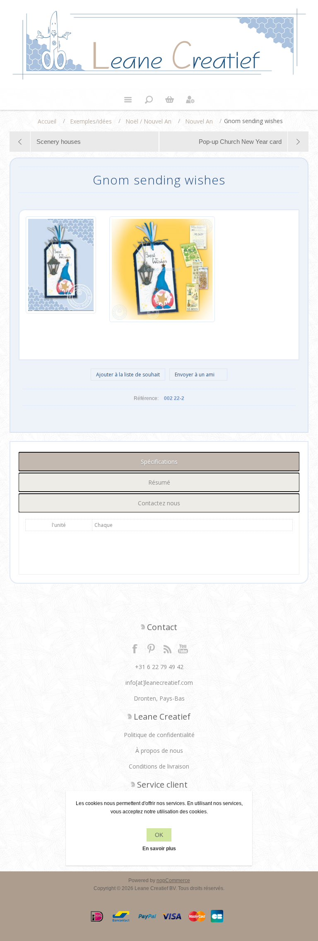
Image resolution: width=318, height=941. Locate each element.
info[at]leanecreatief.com (159, 682)
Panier (169, 99)
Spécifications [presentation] (159, 462)
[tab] (159, 461)
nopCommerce (173, 880)
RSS (167, 648)
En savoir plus (159, 848)
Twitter (151, 648)
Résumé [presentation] (159, 482)
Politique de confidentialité (159, 735)
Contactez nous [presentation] (159, 503)
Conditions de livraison (159, 766)
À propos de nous (159, 750)
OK (159, 835)
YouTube (183, 648)
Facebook (135, 648)
